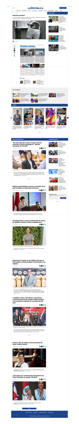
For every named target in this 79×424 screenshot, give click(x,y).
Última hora (61, 16)
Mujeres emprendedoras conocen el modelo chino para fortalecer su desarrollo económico (29, 187)
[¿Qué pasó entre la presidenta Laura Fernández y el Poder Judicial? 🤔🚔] (61, 116)
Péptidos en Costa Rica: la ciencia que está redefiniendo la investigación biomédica (61, 172)
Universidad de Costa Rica (34, 213)
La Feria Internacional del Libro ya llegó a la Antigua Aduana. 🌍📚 (28, 127)
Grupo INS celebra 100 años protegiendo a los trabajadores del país (62, 48)
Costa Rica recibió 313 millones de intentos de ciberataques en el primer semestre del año (61, 95)
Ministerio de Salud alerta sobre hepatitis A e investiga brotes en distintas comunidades (25, 95)
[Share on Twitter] (14, 50)
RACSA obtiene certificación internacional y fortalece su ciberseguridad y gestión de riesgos (62, 39)
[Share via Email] (14, 54)
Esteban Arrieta (16, 148)
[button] (62, 8)
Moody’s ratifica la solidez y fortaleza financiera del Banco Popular (62, 29)
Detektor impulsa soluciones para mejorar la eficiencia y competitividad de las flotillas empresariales (62, 180)
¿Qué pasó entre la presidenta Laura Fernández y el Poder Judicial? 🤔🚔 (61, 127)
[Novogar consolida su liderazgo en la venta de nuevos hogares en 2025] (53, 152)
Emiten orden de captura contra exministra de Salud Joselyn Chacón (28, 343)
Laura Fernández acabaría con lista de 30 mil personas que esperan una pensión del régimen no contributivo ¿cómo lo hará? (62, 20)
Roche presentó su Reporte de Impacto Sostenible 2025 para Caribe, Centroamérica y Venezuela (17, 127)
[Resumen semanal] (29, 30)
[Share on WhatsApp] (14, 52)
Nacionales (61, 35)
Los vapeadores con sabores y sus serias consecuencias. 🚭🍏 (50, 127)
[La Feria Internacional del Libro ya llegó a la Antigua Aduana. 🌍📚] (28, 116)
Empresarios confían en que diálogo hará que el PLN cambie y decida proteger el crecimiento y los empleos (29, 262)
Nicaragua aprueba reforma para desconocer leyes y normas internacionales (42, 100)
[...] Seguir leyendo (24, 175)
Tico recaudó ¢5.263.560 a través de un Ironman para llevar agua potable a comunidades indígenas (40, 82)
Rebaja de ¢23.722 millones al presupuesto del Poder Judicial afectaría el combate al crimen (27, 82)
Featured (60, 27)
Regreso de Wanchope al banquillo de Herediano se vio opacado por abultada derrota (25, 100)
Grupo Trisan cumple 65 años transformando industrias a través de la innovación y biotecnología (62, 145)
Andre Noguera (16, 224)
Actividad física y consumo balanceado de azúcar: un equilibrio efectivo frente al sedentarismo (29, 221)
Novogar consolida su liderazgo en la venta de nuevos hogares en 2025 (62, 153)
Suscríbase (51, 412)
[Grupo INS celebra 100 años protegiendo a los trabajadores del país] (54, 48)
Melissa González (16, 190)
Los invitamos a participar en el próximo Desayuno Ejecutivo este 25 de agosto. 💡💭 (39, 127)
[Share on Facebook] (14, 48)
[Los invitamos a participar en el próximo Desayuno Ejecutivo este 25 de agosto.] (39, 116)
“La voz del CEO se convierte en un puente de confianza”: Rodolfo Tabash (62, 188)
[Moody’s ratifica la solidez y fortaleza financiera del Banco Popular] (54, 29)
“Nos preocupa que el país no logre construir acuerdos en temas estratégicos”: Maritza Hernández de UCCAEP (27, 144)
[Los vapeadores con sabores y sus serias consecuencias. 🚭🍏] (50, 116)
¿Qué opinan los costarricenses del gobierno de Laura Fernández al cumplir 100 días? (28, 376)
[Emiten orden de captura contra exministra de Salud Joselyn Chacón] (29, 357)
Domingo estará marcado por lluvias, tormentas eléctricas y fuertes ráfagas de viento (43, 94)
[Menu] (14, 8)
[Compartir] (14, 56)
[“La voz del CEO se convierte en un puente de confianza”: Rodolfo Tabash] (53, 188)
